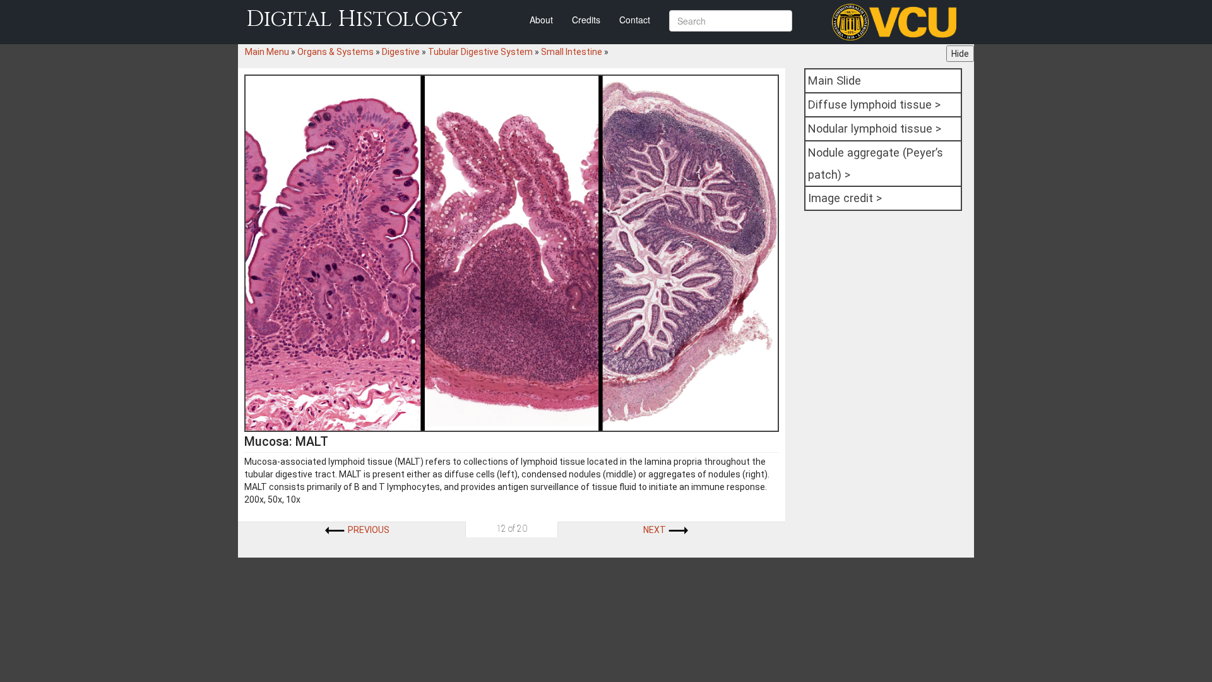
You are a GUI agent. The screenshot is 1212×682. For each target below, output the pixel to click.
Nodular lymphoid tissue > (874, 128)
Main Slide (834, 80)
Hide (960, 54)
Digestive (401, 52)
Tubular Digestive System (480, 52)
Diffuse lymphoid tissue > (874, 104)
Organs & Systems (335, 52)
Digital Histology (354, 19)
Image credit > (845, 198)
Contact (634, 19)
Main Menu (267, 52)
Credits (586, 19)
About (541, 19)
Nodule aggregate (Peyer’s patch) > (875, 163)
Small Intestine (571, 52)
